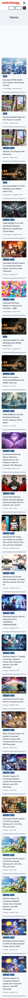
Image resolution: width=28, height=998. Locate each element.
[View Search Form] (15, 8)
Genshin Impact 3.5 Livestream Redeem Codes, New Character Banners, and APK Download (12, 903)
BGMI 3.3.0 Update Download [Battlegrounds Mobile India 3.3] (13, 380)
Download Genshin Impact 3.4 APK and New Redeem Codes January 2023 (14, 944)
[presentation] (14, 66)
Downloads (6, 148)
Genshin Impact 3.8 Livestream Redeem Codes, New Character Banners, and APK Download (12, 781)
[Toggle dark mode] (24, 8)
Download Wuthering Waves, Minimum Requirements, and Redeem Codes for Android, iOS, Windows (12, 459)
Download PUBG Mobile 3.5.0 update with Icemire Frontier (13, 82)
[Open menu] (24, 3)
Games (5, 76)
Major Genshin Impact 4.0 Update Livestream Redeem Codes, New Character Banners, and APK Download (13, 738)
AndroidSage (7, 88)
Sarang (6, 123)
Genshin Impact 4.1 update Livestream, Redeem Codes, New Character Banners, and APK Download (14, 661)
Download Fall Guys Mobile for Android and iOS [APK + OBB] (12, 306)
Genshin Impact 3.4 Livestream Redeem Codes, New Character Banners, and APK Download (12, 983)
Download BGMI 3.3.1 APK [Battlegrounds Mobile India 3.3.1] (13, 343)
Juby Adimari (7, 194)
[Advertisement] (14, 41)
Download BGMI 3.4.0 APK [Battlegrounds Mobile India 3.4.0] (14, 189)
